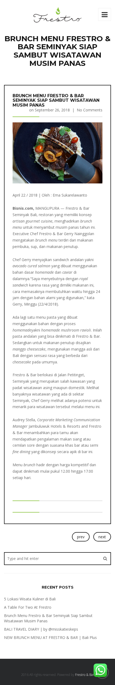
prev (81, 536)
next (102, 536)
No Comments (89, 109)
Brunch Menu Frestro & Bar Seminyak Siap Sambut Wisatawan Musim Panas (56, 100)
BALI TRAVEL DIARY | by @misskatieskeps (41, 629)
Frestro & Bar (84, 674)
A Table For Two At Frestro (27, 607)
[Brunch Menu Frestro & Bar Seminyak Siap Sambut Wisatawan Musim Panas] (57, 152)
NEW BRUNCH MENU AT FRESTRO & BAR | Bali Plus (50, 637)
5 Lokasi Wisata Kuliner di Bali (30, 598)
